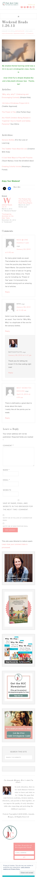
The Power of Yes (9, 112)
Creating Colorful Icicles (11, 166)
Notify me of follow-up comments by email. (17, 519)
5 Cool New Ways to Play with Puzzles (17, 157)
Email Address (13, 859)
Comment (8, 445)
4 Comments (30, 33)
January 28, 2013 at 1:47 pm (19, 355)
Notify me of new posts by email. (15, 526)
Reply (7, 292)
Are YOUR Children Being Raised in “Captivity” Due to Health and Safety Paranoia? (16, 121)
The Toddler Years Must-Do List (14, 149)
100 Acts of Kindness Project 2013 (15, 103)
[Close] (32, 835)
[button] (18, 16)
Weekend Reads (19, 33)
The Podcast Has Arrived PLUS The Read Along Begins (25, 201)
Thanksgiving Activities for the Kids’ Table (8, 216)
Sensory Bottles (8, 140)
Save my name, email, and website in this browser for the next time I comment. (18, 506)
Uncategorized (7, 33)
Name (6, 470)
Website (7, 490)
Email (6, 480)
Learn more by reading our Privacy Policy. (16, 868)
